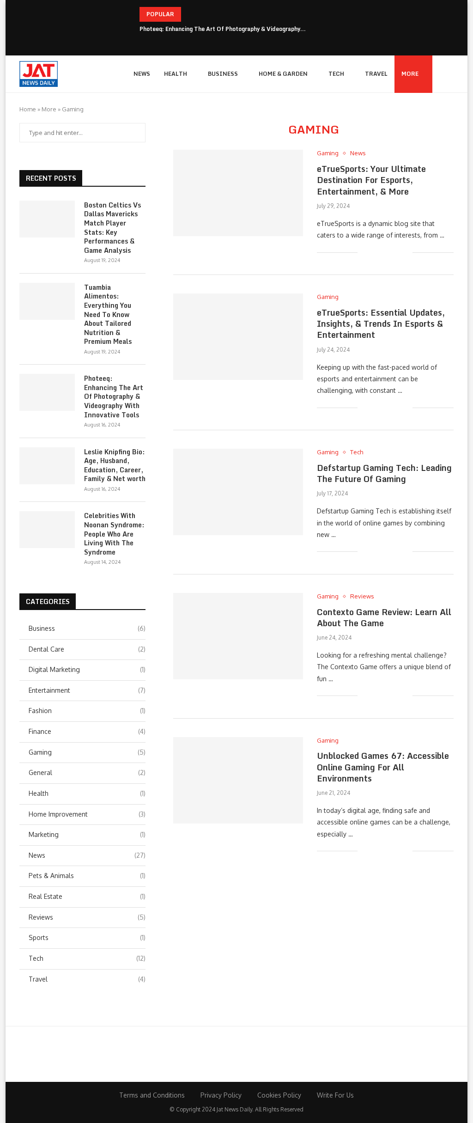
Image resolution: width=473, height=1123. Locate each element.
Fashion (87, 710)
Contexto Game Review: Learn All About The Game (384, 617)
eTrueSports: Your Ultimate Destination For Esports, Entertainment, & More (371, 180)
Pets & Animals (87, 875)
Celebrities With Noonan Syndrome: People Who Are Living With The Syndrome (114, 533)
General (87, 772)
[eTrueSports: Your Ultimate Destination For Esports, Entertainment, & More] (238, 193)
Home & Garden (283, 73)
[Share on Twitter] (385, 252)
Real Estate (87, 896)
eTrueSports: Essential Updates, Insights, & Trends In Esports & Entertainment (381, 323)
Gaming (87, 752)
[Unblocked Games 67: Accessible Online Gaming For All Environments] (238, 780)
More (409, 73)
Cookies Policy (279, 1095)
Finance (87, 731)
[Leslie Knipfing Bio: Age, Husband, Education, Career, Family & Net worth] (47, 465)
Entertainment (87, 690)
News (141, 73)
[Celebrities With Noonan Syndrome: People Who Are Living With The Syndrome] (47, 529)
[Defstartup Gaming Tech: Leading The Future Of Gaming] (238, 492)
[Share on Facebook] (376, 252)
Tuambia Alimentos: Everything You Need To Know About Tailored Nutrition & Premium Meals (108, 314)
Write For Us (335, 1095)
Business (223, 73)
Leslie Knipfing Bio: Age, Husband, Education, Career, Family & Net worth (115, 465)
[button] (190, 14)
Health (175, 73)
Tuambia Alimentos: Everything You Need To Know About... (220, 14)
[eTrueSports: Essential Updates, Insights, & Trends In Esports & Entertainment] (238, 336)
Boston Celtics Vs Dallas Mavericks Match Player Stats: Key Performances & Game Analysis (112, 228)
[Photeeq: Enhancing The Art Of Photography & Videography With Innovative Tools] (47, 392)
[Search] (449, 73)
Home (27, 109)
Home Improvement (87, 814)
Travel (376, 73)
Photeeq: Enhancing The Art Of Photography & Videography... (222, 28)
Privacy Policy (221, 1095)
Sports (87, 937)
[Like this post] (364, 252)
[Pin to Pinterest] (395, 252)
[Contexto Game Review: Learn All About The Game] (238, 636)
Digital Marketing (87, 669)
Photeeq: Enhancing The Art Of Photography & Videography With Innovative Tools (113, 396)
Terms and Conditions (152, 1095)
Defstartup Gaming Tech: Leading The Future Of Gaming (384, 473)
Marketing (87, 834)
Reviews (87, 917)
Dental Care (87, 649)
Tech (336, 73)
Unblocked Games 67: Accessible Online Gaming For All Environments (383, 767)
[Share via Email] (405, 252)
